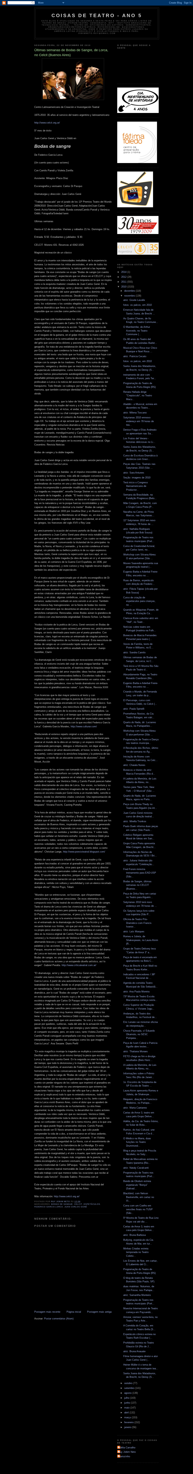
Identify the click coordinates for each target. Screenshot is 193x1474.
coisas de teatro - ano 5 (96, 15)
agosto (128, 1393)
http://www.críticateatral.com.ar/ (79, 965)
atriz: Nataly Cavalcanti (136, 1167)
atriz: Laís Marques (133, 931)
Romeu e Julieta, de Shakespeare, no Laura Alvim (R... (140, 940)
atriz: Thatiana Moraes (135, 1051)
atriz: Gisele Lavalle (134, 300)
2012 (124, 276)
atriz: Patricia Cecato (134, 356)
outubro (128, 1383)
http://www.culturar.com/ (84, 726)
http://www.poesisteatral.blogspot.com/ (84, 851)
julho (127, 1397)
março (128, 1417)
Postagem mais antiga (99, 1311)
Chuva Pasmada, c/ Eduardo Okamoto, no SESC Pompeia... (139, 1034)
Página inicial (74, 1311)
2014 (124, 272)
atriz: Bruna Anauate (134, 1351)
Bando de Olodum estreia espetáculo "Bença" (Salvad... (137, 1185)
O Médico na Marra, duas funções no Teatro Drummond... (137, 1142)
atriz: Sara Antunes (133, 472)
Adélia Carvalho (126, 1447)
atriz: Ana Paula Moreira (136, 991)
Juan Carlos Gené (75, 1207)
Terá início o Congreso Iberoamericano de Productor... (135, 486)
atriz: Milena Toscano (135, 412)
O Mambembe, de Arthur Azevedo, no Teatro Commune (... (136, 331)
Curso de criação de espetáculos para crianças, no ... (139, 601)
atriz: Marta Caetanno (135, 1107)
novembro (130, 295)
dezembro (130, 290)
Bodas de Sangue (62, 1204)
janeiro (128, 1427)
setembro (129, 1388)
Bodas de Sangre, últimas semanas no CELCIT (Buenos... (137, 885)
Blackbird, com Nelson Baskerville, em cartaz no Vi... (138, 1197)
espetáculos (92, 1204)
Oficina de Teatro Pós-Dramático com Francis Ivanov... (137, 923)
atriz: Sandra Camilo (134, 652)
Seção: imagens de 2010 (136, 477)
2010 (124, 286)
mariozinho (124, 1456)
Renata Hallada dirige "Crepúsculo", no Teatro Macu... (137, 395)
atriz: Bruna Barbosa (134, 1235)
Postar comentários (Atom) (59, 1318)
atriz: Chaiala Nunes (134, 765)
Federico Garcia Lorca (48, 1207)
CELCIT (78, 1204)
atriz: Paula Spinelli (133, 708)
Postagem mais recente (47, 1311)
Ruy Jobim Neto (127, 1451)
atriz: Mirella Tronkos (134, 821)
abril (126, 1412)
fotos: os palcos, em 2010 (137, 304)
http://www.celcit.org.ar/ (47, 122)
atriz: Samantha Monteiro (137, 1295)
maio (127, 1407)
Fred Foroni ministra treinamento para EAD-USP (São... (139, 873)
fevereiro (129, 1422)
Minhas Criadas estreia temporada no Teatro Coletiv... (136, 1252)
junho (127, 1402)
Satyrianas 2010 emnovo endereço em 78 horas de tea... (138, 421)
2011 (124, 281)
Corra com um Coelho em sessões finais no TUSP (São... (138, 1209)
